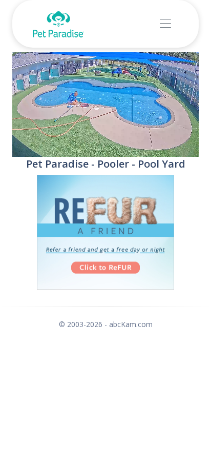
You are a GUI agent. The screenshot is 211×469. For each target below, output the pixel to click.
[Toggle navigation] (165, 24)
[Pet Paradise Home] (58, 24)
